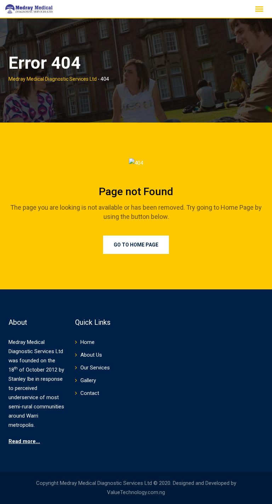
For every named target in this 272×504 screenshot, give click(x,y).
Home (87, 342)
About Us (91, 355)
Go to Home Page (136, 245)
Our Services (95, 367)
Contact (89, 393)
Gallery (88, 380)
